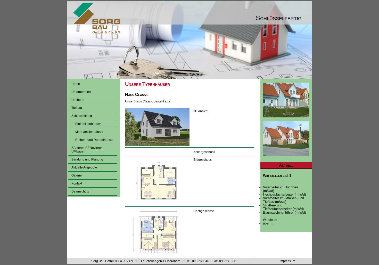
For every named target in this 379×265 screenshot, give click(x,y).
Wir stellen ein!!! (277, 175)
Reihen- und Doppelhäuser (94, 140)
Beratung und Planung (87, 159)
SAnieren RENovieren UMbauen (87, 149)
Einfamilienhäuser (88, 124)
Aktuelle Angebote (84, 167)
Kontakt (76, 183)
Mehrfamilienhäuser (89, 132)
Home (75, 84)
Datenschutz (80, 191)
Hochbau (77, 100)
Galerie (76, 175)
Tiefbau (76, 108)
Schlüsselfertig (81, 116)
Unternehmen (81, 92)
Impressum (287, 261)
